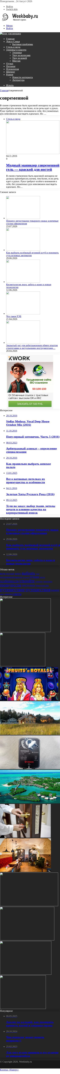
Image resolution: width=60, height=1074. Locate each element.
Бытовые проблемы (22, 44)
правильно (47, 581)
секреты (8, 594)
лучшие (34, 576)
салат (2, 594)
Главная (10, 38)
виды (3, 573)
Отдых (9, 63)
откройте (27, 581)
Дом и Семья (13, 41)
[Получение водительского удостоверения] (23, 1008)
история (26, 577)
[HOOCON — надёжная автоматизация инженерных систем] (30, 768)
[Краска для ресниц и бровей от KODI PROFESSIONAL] (29, 905)
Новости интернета (22, 77)
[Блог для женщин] (19, 20)
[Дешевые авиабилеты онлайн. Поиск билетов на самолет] (25, 974)
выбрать (28, 573)
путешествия (38, 589)
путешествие (12, 589)
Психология (12, 69)
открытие (39, 581)
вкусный (10, 573)
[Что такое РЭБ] (23, 313)
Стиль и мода (13, 47)
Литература (18, 80)
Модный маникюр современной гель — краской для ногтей (32, 167)
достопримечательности (11, 577)
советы (16, 593)
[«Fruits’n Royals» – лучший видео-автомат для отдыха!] (29, 699)
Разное (9, 74)
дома (37, 574)
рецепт (55, 590)
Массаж (16, 61)
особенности (9, 581)
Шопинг (10, 72)
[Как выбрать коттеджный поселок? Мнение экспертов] (30, 734)
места (42, 577)
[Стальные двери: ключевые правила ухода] (25, 836)
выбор (18, 573)
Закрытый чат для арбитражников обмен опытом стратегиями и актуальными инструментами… (32, 346)
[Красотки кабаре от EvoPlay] (27, 939)
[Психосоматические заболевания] (25, 631)
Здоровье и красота (16, 49)
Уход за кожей (19, 58)
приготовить (28, 585)
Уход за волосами (21, 55)
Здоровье (17, 52)
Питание (10, 66)
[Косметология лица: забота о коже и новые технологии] (23, 281)
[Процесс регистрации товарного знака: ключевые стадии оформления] (23, 218)
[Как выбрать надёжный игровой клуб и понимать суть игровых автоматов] (23, 250)
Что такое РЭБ (13, 316)
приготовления (42, 585)
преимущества (10, 585)
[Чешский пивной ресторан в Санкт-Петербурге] (25, 871)
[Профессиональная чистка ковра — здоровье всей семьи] (22, 665)
